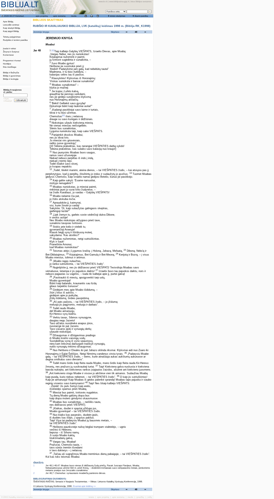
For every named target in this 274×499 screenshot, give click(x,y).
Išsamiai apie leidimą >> (84, 486)
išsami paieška (141, 16)
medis (73, 16)
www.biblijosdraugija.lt (119, 1)
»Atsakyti (7, 101)
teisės (91, 497)
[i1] (53, 50)
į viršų (149, 497)
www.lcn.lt (102, 1)
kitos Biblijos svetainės (141, 1)
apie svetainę (59, 16)
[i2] (63, 115)
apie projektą (42, 16)
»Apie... (7, 99)
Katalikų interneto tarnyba (20, 497)
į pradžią (140, 497)
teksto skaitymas (117, 16)
